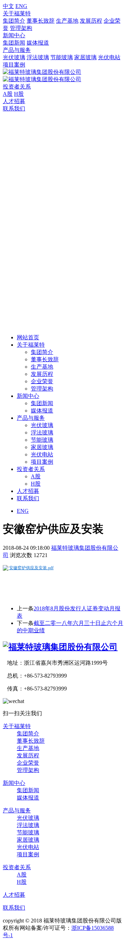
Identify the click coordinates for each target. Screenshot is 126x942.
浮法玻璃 (38, 57)
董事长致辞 (41, 21)
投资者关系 (17, 87)
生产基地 (67, 21)
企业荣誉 (42, 381)
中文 (8, 6)
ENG (21, 6)
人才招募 (14, 101)
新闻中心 (14, 35)
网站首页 (28, 337)
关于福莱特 (17, 13)
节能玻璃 (61, 57)
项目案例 (14, 65)
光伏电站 (109, 57)
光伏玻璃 (14, 57)
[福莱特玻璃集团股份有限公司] (60, 646)
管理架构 (21, 28)
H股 (19, 94)
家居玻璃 (85, 57)
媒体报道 (38, 43)
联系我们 (14, 108)
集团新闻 (14, 43)
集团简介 (14, 21)
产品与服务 (17, 50)
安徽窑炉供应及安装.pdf (31, 567)
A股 (8, 94)
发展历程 (91, 21)
